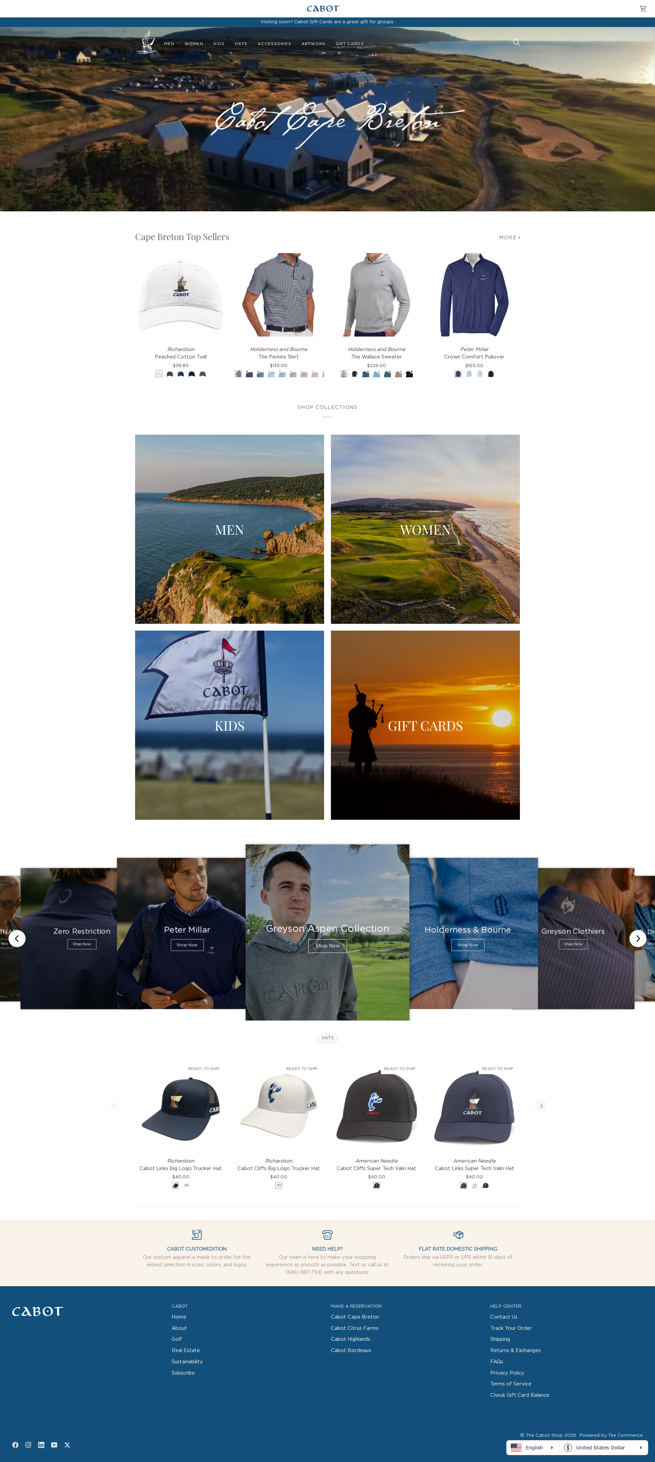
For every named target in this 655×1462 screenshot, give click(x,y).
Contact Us (504, 1317)
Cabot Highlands (350, 1339)
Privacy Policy (507, 1373)
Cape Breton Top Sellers (182, 236)
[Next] (541, 1106)
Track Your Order (511, 1328)
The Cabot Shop (544, 1435)
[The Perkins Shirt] (278, 294)
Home (179, 1317)
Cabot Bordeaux (351, 1350)
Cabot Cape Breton (355, 1317)
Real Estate (186, 1350)
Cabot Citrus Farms (354, 1328)
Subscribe (183, 1373)
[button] (169, 44)
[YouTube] (54, 1445)
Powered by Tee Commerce (611, 1435)
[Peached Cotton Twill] (180, 294)
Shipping (500, 1339)
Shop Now (82, 944)
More (507, 237)
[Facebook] (15, 1445)
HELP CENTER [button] (506, 1306)
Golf (177, 1339)
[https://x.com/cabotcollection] (67, 1445)
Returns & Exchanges (515, 1350)
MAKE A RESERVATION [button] (356, 1306)
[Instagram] (28, 1445)
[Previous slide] (17, 938)
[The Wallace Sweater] (376, 294)
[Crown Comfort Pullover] (474, 294)
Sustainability (187, 1361)
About (179, 1328)
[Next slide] (637, 938)
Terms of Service (511, 1384)
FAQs (496, 1361)
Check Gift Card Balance (519, 1395)
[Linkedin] (41, 1445)
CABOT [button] (180, 1306)
